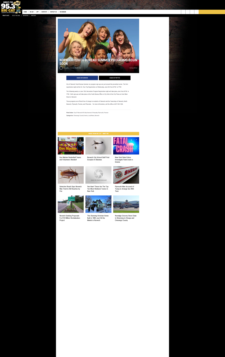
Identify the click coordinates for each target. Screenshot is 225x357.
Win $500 (33, 15)
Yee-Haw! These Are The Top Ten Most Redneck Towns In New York (97, 189)
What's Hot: (6, 15)
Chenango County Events (81, 115)
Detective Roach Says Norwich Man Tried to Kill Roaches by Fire (71, 189)
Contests (44, 12)
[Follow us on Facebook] (192, 12)
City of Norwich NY (79, 112)
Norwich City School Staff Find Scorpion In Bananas (98, 158)
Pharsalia (95, 112)
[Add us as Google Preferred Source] (188, 12)
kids (86, 112)
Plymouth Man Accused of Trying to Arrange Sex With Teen (124, 189)
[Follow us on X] (196, 12)
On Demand (63, 12)
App (37, 12)
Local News (91, 115)
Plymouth (100, 112)
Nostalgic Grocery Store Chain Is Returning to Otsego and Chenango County (125, 218)
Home (25, 12)
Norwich (89, 112)
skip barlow (66, 68)
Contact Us (53, 12)
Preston (106, 112)
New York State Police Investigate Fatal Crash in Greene (124, 159)
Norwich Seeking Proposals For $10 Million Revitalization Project (70, 218)
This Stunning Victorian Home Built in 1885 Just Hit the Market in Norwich (98, 218)
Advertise (25, 15)
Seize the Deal (16, 15)
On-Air (31, 12)
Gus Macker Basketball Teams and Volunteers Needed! (70, 158)
